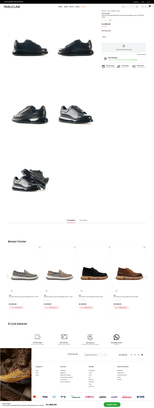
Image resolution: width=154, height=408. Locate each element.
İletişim (119, 377)
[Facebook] (131, 354)
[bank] (88, 397)
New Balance (92, 370)
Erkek (37, 373)
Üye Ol (148, 1)
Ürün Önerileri (83, 220)
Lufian (90, 373)
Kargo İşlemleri (121, 373)
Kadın (37, 370)
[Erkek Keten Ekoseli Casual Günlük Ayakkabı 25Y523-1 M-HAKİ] (24, 269)
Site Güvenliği (63, 379)
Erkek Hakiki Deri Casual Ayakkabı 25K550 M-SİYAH (91, 296)
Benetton (91, 379)
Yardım (143, 1)
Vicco (90, 375)
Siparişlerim (136, 1)
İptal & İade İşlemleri (122, 375)
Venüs (90, 384)
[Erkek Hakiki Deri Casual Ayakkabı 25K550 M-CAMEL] (129, 269)
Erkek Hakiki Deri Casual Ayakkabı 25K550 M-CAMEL (126, 296)
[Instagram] (138, 354)
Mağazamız (63, 373)
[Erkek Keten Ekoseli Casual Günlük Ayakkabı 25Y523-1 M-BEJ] (59, 269)
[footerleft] (15, 376)
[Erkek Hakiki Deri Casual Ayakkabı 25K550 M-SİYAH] (94, 269)
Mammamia (91, 382)
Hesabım (119, 379)
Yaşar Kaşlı (91, 386)
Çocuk (37, 375)
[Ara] (137, 6)
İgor (90, 377)
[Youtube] (142, 354)
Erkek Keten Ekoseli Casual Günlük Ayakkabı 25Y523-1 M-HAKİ (23, 296)
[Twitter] (135, 354)
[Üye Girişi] (145, 7)
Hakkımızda (63, 370)
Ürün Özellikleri (71, 220)
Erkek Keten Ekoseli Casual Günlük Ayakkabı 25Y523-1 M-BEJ (58, 296)
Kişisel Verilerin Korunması (66, 377)
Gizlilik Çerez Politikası (65, 375)
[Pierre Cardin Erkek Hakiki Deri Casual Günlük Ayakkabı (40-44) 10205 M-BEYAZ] (104, 36)
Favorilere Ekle (40, 247)
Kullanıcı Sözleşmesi (65, 382)
